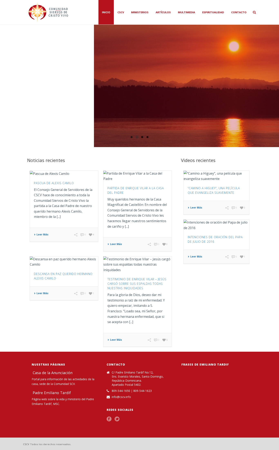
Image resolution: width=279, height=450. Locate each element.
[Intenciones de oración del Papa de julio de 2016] (216, 225)
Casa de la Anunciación (52, 372)
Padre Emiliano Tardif (51, 392)
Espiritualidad (213, 12)
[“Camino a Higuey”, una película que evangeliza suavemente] (216, 176)
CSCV (120, 12)
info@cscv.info (121, 397)
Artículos (163, 12)
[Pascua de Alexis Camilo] (64, 173)
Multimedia (186, 12)
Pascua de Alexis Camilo (54, 183)
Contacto (239, 12)
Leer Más (42, 234)
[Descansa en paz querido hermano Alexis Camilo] (64, 261)
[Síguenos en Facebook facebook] (109, 419)
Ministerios (139, 12)
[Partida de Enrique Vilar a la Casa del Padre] (137, 176)
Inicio (106, 12)
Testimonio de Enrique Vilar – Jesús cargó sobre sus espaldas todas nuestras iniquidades (136, 283)
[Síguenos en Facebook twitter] (117, 419)
